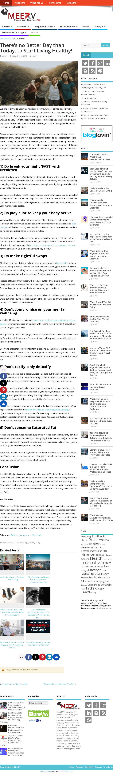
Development (87, 547)
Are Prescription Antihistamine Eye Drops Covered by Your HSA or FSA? (38, 613)
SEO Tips (91, 581)
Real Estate (95, 577)
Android (84, 536)
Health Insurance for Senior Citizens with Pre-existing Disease (12, 645)
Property (84, 577)
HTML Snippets (45, 771)
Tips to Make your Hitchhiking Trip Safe (59, 684)
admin (4, 56)
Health (85, 26)
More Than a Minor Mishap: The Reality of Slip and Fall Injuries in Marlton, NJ (101, 502)
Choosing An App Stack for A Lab (14, 684)
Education (98, 547)
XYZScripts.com (67, 771)
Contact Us (55, 2)
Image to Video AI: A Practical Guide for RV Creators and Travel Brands (101, 352)
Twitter (14, 535)
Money (105, 573)
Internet (100, 566)
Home (6, 2)
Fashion (102, 551)
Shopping (99, 581)
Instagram (24, 535)
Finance (87, 554)
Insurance (90, 566)
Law (106, 566)
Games (108, 555)
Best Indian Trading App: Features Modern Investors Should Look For (101, 238)
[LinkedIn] (49, 657)
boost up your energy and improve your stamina (52, 245)
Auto (84, 540)
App (89, 536)
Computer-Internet (43, 26)
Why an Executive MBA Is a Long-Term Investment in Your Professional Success (101, 468)
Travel (85, 592)
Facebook (36, 535)
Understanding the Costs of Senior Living (12, 578)
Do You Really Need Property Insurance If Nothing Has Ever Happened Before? (100, 272)
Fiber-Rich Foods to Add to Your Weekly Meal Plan (100, 319)
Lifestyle (98, 26)
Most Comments (89, 78)
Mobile (98, 574)
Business (21, 26)
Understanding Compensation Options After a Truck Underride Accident (101, 485)
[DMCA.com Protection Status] (38, 717)
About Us (20, 2)
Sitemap (98, 767)
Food (97, 554)
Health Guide (13, 542)
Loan (104, 570)
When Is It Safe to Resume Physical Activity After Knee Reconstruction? (12, 612)
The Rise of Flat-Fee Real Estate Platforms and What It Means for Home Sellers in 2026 (101, 334)
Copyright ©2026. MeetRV (10, 767)
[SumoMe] (56, 657)
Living (38, 542)
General (6, 26)
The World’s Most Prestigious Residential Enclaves (100, 157)
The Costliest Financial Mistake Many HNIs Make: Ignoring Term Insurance (101, 221)
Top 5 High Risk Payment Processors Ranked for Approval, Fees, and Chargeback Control (101, 370)
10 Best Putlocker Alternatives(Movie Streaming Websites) (94, 101)
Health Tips (23, 542)
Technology (94, 588)
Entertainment (67, 26)
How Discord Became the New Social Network (100, 387)
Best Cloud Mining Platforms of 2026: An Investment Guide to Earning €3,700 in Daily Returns (101, 173)
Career (83, 544)
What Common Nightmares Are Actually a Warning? (38, 643)
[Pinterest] (42, 657)
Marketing (87, 574)
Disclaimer (71, 2)
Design (102, 544)
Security (106, 577)
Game (103, 555)
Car (107, 540)
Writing (93, 592)
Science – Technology (13, 32)
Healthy (32, 542)
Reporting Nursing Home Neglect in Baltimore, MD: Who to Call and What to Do (101, 436)
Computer (93, 544)
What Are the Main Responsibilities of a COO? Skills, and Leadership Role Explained (100, 403)
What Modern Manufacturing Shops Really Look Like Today (101, 517)
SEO (33, 32)
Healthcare (107, 559)
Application (99, 536)
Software (106, 584)
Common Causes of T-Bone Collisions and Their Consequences (101, 452)
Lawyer (84, 570)
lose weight (61, 263)
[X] (35, 657)
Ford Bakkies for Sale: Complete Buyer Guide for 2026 (101, 421)
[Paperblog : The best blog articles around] (35, 722)
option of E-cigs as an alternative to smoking (47, 409)
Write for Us (36, 2)
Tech (83, 589)
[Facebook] (28, 657)
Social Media (94, 584)
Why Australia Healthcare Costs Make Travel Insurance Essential (38, 580)
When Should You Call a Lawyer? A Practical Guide (100, 304)
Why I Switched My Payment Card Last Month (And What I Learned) (99, 255)
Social (86, 55)
